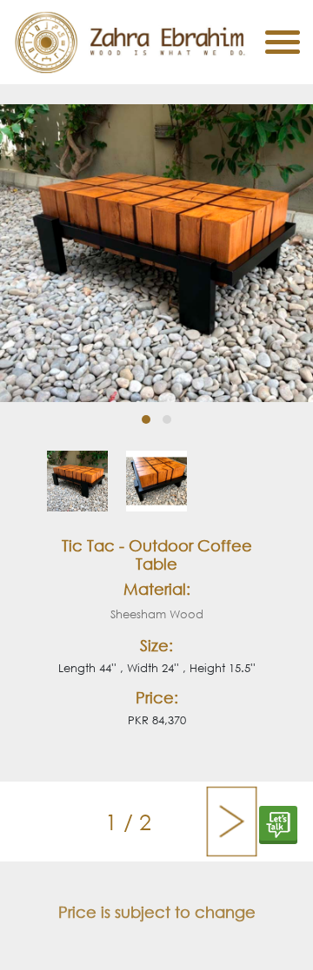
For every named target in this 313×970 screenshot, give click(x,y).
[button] (146, 419)
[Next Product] (231, 821)
